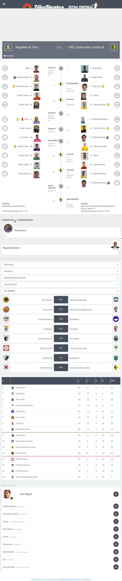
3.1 (117, 86)
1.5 (5, 68)
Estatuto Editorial (68, 579)
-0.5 (4, 86)
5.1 (117, 68)
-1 (5, 146)
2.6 (117, 128)
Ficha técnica (36, 579)
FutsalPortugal (61, 4)
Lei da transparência (51, 579)
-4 (5, 119)
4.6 (117, 119)
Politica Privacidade (83, 579)
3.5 (5, 77)
